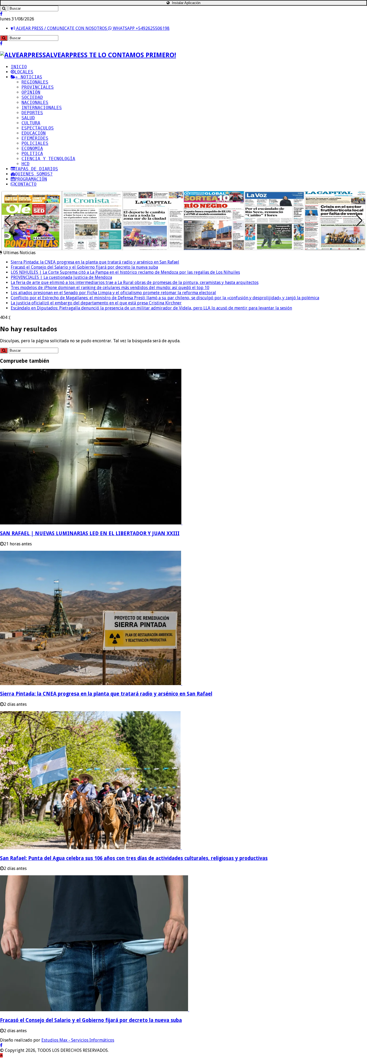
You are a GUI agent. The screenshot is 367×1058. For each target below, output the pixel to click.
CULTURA (30, 122)
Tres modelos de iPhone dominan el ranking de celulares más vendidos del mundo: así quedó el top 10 (110, 287)
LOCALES (24, 71)
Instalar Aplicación (185, 3)
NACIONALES (34, 102)
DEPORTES (32, 112)
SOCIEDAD (32, 97)
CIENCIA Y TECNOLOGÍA (48, 158)
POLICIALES (34, 143)
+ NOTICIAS (28, 77)
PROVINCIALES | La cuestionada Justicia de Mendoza (61, 277)
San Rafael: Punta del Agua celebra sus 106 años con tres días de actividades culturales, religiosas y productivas (134, 858)
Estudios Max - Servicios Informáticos (77, 1040)
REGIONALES (34, 82)
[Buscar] (4, 8)
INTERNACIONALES (41, 107)
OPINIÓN (30, 92)
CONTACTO (26, 184)
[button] (359, 220)
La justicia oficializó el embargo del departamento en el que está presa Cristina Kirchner (96, 302)
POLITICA (32, 153)
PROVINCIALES (37, 87)
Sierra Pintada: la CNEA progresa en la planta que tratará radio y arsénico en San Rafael (95, 262)
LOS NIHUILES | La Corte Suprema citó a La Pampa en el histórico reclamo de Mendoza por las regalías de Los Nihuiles (125, 272)
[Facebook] (1, 13)
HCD (25, 163)
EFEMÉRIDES (34, 138)
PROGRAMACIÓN (31, 179)
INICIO (19, 66)
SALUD (28, 117)
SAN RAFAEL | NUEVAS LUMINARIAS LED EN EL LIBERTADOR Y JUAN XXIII (89, 533)
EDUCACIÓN (33, 133)
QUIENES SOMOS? (34, 174)
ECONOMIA (32, 148)
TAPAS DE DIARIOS (36, 168)
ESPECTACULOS (37, 128)
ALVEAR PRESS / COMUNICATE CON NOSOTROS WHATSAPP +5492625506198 (92, 28)
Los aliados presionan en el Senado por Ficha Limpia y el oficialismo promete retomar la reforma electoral (113, 292)
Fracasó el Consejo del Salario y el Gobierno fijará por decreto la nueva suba (84, 267)
